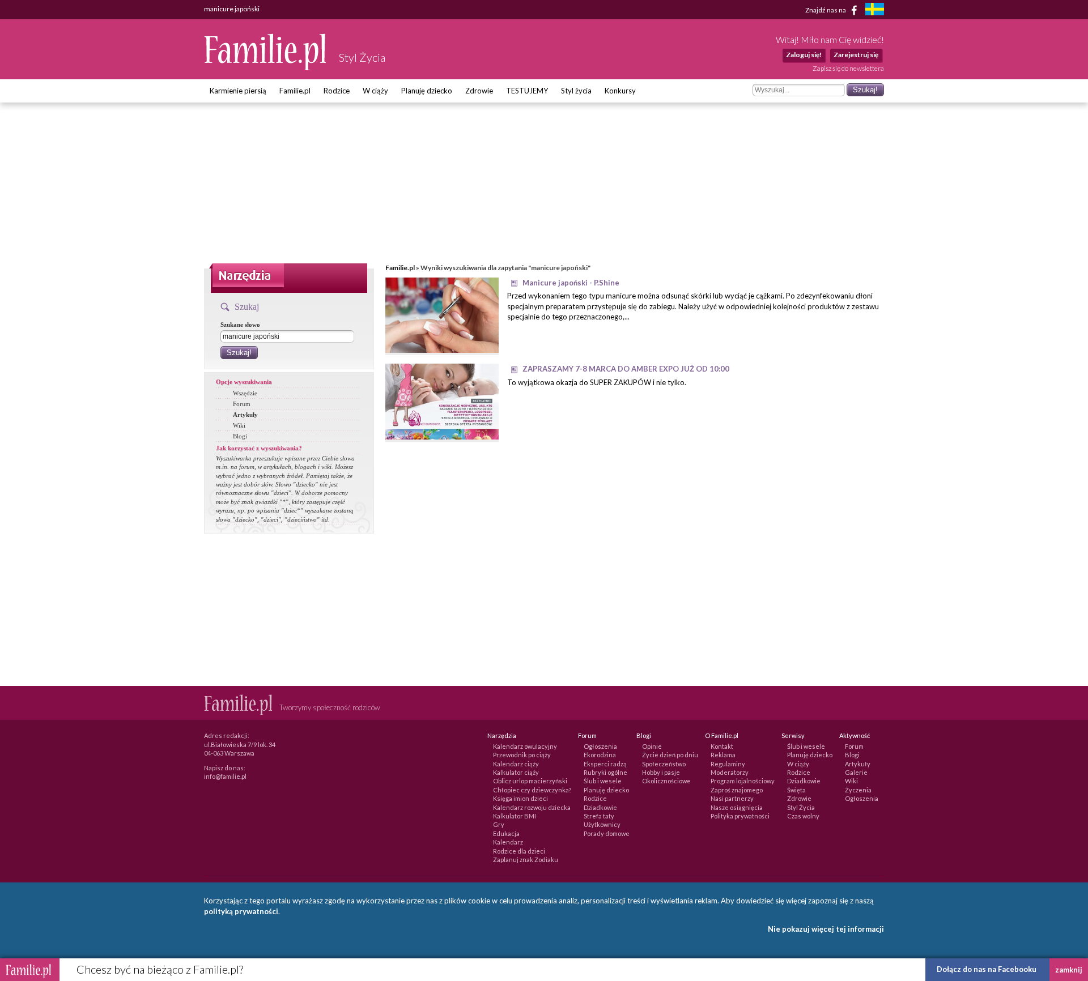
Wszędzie (245, 393)
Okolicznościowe (666, 780)
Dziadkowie (600, 807)
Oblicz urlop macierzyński (530, 780)
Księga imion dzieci (520, 798)
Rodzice (337, 90)
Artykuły (245, 414)
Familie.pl (295, 90)
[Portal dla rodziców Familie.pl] (266, 67)
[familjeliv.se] (874, 10)
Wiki (239, 425)
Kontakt (722, 746)
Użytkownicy (602, 824)
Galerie (856, 772)
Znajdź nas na (826, 9)
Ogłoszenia (600, 746)
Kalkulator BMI (514, 816)
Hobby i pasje (661, 772)
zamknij (1068, 969)
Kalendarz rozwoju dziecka (532, 807)
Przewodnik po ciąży (522, 754)
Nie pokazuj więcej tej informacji (826, 928)
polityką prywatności (241, 911)
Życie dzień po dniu (670, 754)
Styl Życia (801, 807)
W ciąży (375, 90)
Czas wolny (803, 816)
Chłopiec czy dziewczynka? (532, 790)
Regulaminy (728, 763)
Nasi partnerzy (732, 798)
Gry (498, 824)
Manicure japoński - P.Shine (570, 282)
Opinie (652, 746)
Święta (796, 790)
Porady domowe (607, 833)
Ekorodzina (600, 754)
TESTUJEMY (527, 90)
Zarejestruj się (856, 54)
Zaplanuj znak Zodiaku (525, 859)
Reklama (723, 754)
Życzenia (858, 790)
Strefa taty (599, 816)
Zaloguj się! (804, 54)
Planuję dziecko (426, 90)
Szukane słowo (240, 324)
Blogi (240, 436)
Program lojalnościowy (743, 780)
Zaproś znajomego (737, 790)
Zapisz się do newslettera (848, 68)
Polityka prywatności (740, 816)
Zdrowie (479, 90)
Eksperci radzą (605, 763)
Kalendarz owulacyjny (525, 746)
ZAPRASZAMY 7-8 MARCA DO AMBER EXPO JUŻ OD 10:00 (625, 368)
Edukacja (506, 833)
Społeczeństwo (664, 763)
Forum (241, 403)
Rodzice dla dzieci (519, 851)
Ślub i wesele (603, 780)
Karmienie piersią (238, 90)
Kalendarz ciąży (516, 763)
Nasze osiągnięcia (737, 807)
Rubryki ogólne (605, 772)
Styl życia (576, 90)
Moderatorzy (730, 772)
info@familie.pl (225, 776)
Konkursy (620, 90)
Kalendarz (508, 842)
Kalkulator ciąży (516, 772)
